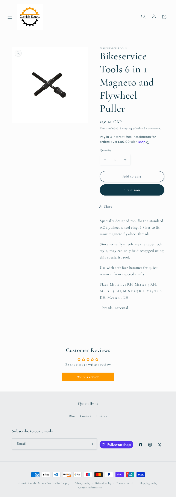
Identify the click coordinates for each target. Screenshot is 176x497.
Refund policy (103, 483)
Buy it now (132, 190)
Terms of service (125, 483)
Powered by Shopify (58, 483)
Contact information (90, 487)
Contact (85, 416)
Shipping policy (149, 483)
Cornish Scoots (37, 483)
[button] (10, 17)
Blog (72, 416)
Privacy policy (82, 483)
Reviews (101, 416)
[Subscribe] (91, 444)
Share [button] (108, 206)
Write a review (88, 377)
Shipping (126, 128)
